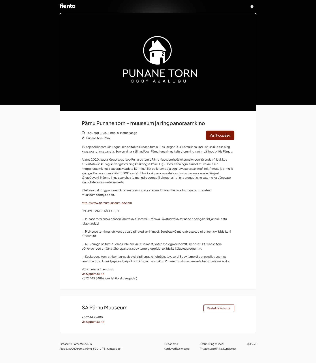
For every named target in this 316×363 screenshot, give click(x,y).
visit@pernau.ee (93, 274)
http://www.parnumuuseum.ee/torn (107, 203)
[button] (252, 6)
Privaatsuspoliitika (211, 348)
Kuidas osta (171, 343)
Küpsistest (229, 348)
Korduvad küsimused (177, 348)
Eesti (253, 344)
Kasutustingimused (212, 343)
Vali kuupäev (220, 135)
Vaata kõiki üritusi (219, 308)
